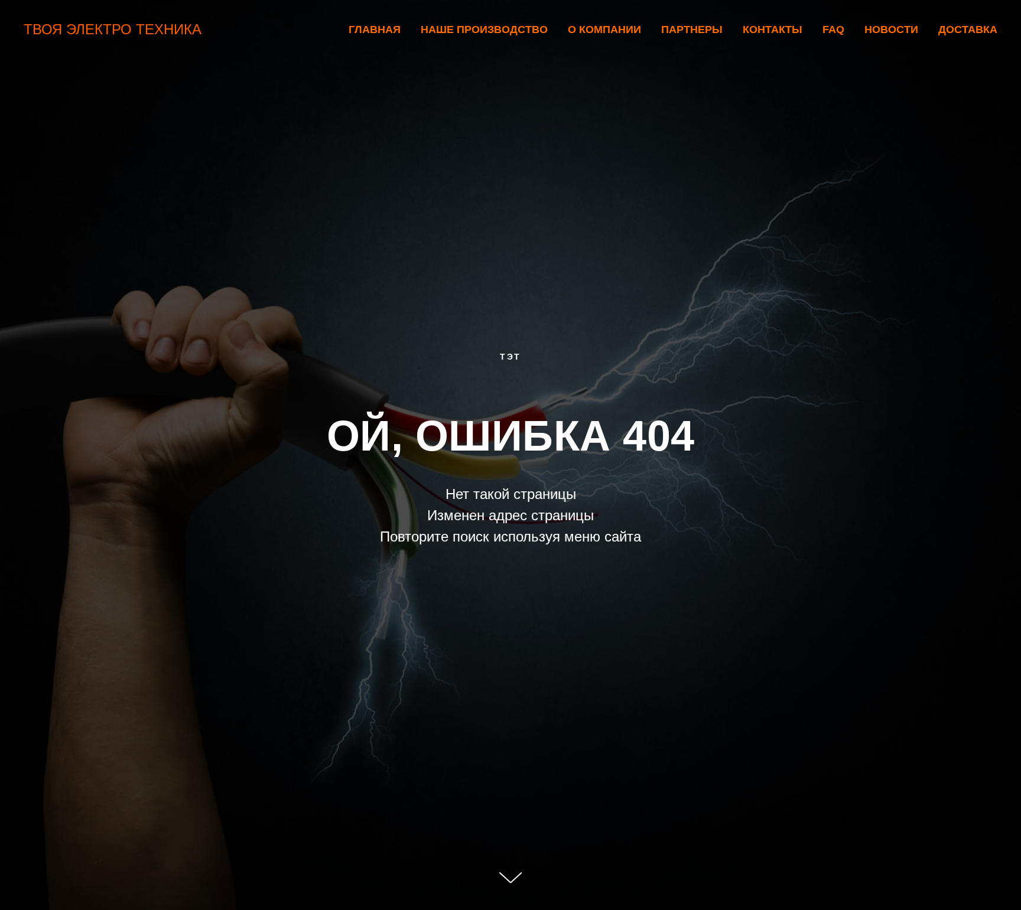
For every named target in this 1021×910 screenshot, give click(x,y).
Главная (375, 29)
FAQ (833, 29)
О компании (604, 29)
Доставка (967, 29)
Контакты (772, 29)
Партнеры (692, 29)
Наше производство (484, 29)
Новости (891, 29)
